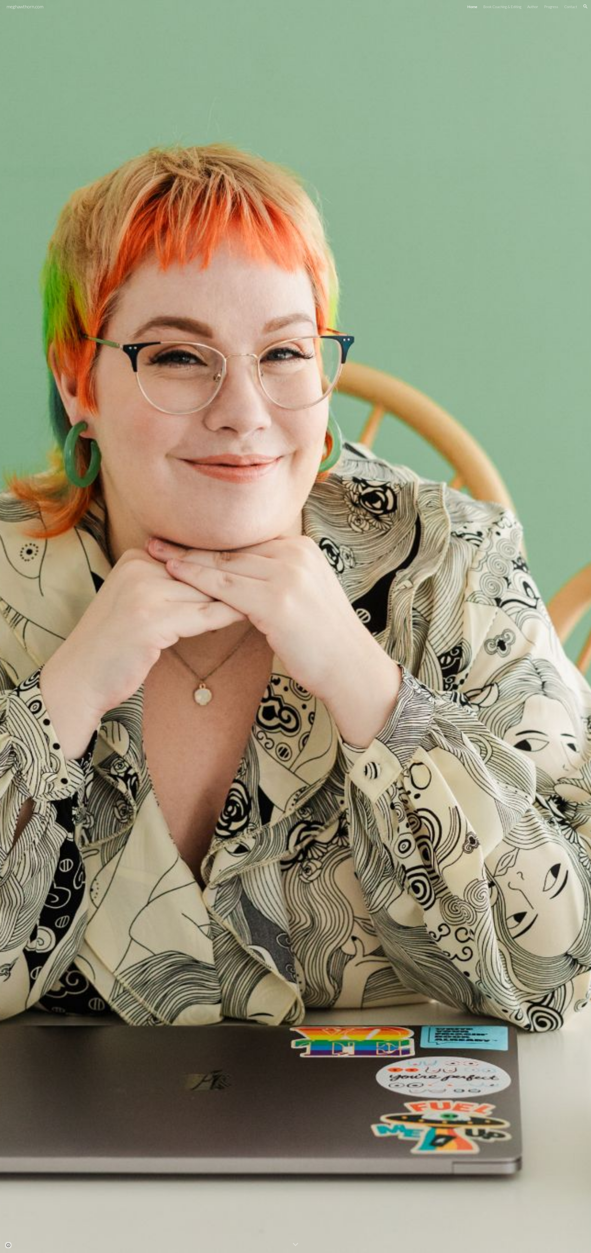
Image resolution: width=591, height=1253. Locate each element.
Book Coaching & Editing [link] (502, 6)
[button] (585, 6)
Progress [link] (551, 6)
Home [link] (472, 6)
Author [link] (532, 6)
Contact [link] (570, 6)
